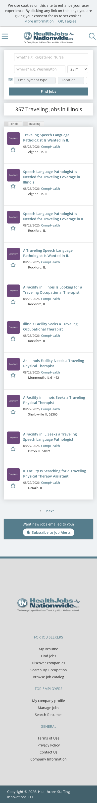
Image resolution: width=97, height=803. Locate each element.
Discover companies (48, 662)
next (50, 510)
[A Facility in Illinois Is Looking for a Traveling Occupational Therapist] (13, 290)
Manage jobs (48, 707)
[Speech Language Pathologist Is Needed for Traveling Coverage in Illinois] (13, 175)
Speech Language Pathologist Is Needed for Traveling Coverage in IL (53, 216)
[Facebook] (37, 622)
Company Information (48, 759)
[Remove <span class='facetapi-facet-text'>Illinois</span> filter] (6, 124)
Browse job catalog (48, 676)
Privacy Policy (49, 745)
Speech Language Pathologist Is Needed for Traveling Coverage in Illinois (51, 176)
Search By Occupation (48, 670)
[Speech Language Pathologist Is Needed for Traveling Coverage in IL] (13, 217)
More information (39, 21)
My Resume (48, 648)
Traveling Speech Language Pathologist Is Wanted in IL (46, 137)
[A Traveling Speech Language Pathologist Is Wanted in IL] (13, 254)
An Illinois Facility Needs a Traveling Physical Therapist (53, 363)
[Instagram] (61, 622)
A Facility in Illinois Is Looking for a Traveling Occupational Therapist (52, 290)
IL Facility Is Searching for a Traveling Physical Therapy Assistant (54, 473)
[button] (11, 79)
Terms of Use (48, 738)
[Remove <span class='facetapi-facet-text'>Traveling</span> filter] (25, 124)
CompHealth (50, 146)
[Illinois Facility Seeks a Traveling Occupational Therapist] (13, 327)
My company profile (48, 700)
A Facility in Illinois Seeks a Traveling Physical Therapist (54, 400)
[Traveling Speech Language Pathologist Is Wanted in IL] (13, 138)
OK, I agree (67, 21)
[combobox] (51, 57)
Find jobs (48, 656)
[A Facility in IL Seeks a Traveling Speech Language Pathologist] (13, 438)
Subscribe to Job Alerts (51, 532)
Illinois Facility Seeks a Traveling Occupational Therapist (50, 327)
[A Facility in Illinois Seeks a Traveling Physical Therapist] (13, 401)
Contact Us (48, 752)
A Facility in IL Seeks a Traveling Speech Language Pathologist (50, 437)
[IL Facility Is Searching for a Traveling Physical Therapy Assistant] (13, 474)
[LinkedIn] (53, 622)
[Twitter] (45, 622)
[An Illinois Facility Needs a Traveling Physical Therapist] (13, 364)
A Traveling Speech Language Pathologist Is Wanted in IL (48, 253)
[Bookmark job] (13, 149)
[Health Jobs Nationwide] (48, 36)
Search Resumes (48, 714)
